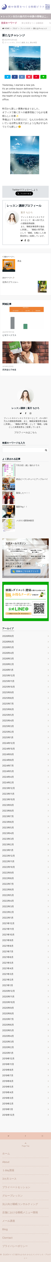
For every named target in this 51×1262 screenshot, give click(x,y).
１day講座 (8, 1170)
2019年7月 (7, 1075)
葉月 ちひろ (27, 212)
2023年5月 (8, 827)
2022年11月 (8, 861)
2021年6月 (7, 957)
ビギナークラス (9, 335)
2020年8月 (8, 1013)
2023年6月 (8, 821)
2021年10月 (8, 934)
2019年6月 (7, 1081)
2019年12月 (8, 1058)
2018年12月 (8, 1114)
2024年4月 (8, 776)
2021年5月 (7, 962)
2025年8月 (8, 698)
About (5, 1161)
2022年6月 (8, 889)
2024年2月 (8, 782)
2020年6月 (8, 1024)
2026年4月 (8, 652)
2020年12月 (8, 990)
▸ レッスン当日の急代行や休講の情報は (26, 16)
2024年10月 (8, 748)
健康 (23, 42)
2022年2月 (8, 912)
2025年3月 (8, 726)
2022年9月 (8, 872)
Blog (5, 1229)
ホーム (6, 1153)
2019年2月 (7, 1103)
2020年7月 (8, 1019)
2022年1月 (7, 917)
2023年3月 (8, 838)
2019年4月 (7, 1092)
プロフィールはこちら (25, 432)
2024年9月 (8, 754)
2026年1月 (7, 669)
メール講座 (8, 1220)
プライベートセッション (16, 1187)
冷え (27, 42)
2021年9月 (7, 940)
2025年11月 (8, 681)
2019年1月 (7, 1109)
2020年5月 (8, 1030)
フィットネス (10, 42)
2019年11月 (8, 1064)
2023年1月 (7, 850)
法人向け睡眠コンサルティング (20, 1204)
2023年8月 (8, 810)
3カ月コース (9, 1178)
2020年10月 (8, 1002)
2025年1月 (7, 737)
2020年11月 (8, 996)
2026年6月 (8, 641)
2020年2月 (8, 1047)
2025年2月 (8, 731)
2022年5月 (8, 895)
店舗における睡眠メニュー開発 (20, 1212)
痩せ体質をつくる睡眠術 (32, 23)
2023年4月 (8, 833)
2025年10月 (8, 686)
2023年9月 (8, 805)
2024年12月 (8, 743)
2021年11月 (8, 929)
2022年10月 (8, 867)
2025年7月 (8, 703)
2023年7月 (8, 816)
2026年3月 (8, 658)
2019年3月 (7, 1098)
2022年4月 (8, 900)
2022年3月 (8, 906)
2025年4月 (8, 720)
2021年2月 (7, 979)
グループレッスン (12, 1195)
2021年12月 (8, 923)
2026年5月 (8, 647)
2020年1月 (7, 1052)
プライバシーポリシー (15, 1246)
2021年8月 (7, 945)
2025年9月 (8, 692)
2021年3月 (7, 974)
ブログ (18, 42)
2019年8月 (7, 1069)
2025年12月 (8, 675)
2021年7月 (7, 951)
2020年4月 (8, 1036)
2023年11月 (8, 793)
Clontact (7, 1237)
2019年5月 (7, 1086)
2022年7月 (8, 883)
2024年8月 (8, 760)
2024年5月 (8, 771)
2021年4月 (7, 968)
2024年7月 (8, 765)
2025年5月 (8, 714)
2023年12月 (8, 788)
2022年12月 (8, 855)
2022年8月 (8, 878)
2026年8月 (8, 636)
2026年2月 (8, 664)
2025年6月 (8, 709)
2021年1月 (7, 985)
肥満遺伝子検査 (9, 369)
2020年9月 (8, 1007)
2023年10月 (8, 799)
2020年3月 (8, 1041)
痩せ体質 (33, 42)
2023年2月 (8, 844)
